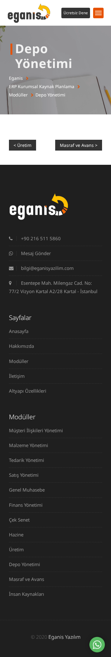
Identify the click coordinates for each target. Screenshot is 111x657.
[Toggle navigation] (98, 13)
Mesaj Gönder (35, 253)
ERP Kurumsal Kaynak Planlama (41, 86)
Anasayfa (18, 331)
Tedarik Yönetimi (26, 460)
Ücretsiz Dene (76, 12)
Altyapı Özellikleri (27, 391)
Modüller (18, 95)
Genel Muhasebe (27, 490)
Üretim (16, 549)
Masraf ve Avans (26, 579)
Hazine (16, 534)
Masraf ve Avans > (78, 145)
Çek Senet (19, 520)
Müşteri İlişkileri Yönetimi (36, 430)
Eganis (16, 78)
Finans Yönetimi (26, 505)
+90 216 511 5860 (40, 238)
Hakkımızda (21, 346)
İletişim (17, 376)
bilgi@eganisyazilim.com (47, 268)
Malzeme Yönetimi (28, 445)
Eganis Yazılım (64, 637)
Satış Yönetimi (24, 475)
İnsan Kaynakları (26, 594)
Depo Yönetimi (50, 95)
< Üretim (22, 145)
